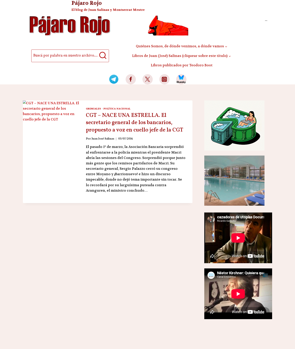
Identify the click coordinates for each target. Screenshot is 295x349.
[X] (147, 79)
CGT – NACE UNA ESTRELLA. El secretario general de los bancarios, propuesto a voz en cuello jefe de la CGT (134, 122)
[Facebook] (131, 79)
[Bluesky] (181, 79)
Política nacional (117, 108)
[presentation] (51, 142)
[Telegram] (114, 79)
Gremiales (93, 108)
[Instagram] (164, 79)
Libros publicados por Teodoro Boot (182, 65)
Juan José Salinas (103, 138)
